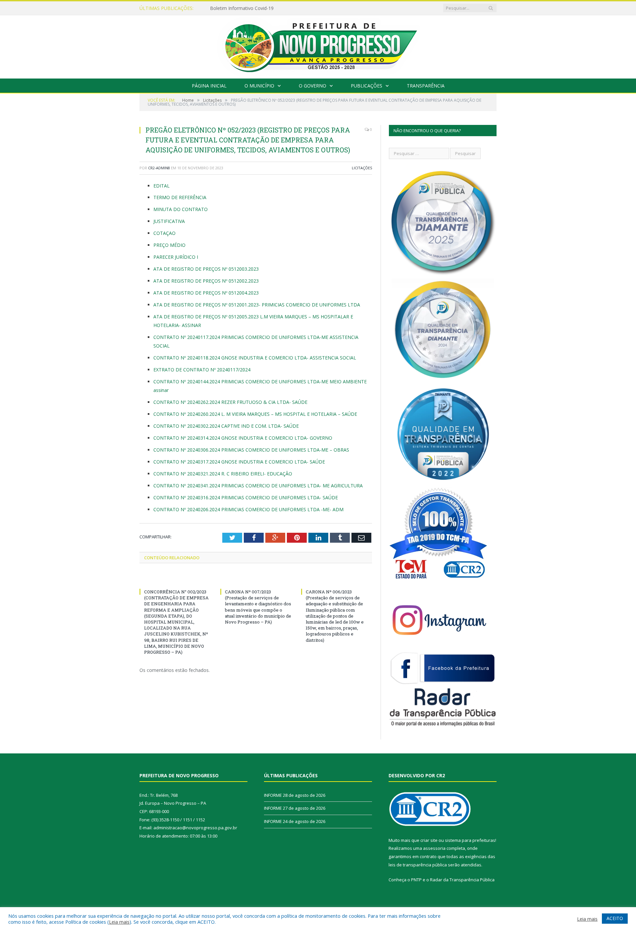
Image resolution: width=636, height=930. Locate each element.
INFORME (220, 8)
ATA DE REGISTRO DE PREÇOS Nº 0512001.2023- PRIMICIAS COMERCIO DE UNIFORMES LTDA (256, 304)
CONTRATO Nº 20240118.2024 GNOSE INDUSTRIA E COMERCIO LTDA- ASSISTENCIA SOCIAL (254, 358)
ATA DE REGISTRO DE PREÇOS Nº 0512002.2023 (206, 281)
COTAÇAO (164, 233)
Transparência (426, 85)
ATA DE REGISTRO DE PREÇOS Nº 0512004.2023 (206, 293)
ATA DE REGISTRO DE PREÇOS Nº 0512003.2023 (206, 269)
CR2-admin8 (159, 167)
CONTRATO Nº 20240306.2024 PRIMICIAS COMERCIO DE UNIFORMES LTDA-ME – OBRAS (251, 450)
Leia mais (119, 922)
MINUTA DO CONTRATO (180, 209)
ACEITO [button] (615, 918)
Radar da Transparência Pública (462, 880)
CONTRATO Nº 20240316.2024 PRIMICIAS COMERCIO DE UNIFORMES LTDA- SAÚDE (245, 497)
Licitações (362, 167)
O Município (259, 85)
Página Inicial (209, 85)
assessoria (434, 848)
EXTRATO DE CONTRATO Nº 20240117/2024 (201, 369)
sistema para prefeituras (470, 840)
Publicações (366, 85)
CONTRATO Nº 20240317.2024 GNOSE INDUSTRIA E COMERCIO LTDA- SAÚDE (239, 462)
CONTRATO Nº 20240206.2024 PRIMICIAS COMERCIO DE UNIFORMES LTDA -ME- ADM (248, 509)
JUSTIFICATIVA (169, 221)
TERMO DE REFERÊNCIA (179, 197)
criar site (429, 840)
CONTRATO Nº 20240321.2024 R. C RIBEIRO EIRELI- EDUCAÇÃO (222, 473)
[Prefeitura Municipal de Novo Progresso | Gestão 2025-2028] (318, 45)
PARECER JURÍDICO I (175, 257)
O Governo (312, 85)
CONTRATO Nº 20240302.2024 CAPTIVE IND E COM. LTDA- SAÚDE (226, 426)
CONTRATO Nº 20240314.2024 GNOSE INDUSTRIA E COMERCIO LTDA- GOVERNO (242, 438)
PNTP (416, 880)
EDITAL (161, 186)
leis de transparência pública (418, 865)
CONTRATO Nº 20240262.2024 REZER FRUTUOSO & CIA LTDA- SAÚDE (230, 402)
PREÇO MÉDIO (169, 245)
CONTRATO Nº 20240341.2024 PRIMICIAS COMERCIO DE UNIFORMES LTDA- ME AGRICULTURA (258, 485)
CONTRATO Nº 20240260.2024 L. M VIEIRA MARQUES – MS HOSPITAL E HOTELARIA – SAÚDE (255, 414)
